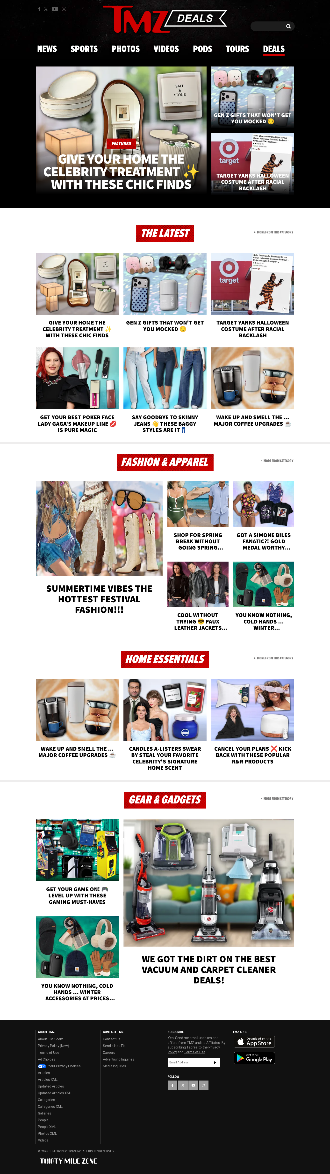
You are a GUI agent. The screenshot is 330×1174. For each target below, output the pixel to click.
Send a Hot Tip (114, 1046)
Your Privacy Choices (64, 1066)
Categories (46, 1100)
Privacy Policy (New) (53, 1046)
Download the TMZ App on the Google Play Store (254, 1058)
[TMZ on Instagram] (64, 9)
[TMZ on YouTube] (193, 1085)
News (47, 49)
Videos (166, 49)
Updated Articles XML (55, 1093)
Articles (44, 1073)
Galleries (44, 1113)
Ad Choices (46, 1059)
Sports (84, 49)
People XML (47, 1127)
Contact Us (112, 1039)
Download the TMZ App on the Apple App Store (254, 1042)
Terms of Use (48, 1053)
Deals (274, 49)
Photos (126, 49)
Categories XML (50, 1106)
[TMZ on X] (46, 9)
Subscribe (215, 1062)
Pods (202, 49)
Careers (109, 1053)
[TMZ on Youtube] (55, 9)
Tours (237, 49)
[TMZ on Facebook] (39, 9)
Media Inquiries (114, 1066)
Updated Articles (51, 1086)
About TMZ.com (50, 1039)
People (43, 1120)
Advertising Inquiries (118, 1059)
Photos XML (47, 1133)
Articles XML (47, 1079)
